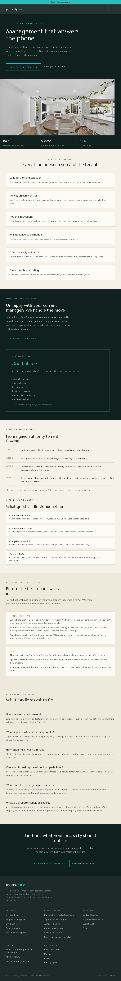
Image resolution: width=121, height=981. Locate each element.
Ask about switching (23, 338)
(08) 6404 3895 (13, 957)
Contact (86, 928)
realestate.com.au (52, 949)
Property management (16, 919)
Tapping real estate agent (55, 919)
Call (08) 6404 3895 (55, 67)
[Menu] (111, 9)
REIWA (47, 958)
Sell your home (12, 915)
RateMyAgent (50, 962)
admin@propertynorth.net (18, 961)
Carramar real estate (53, 928)
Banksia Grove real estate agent (59, 915)
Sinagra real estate (53, 932)
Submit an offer (89, 924)
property (16, 9)
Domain (47, 954)
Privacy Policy (101, 976)
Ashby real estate (52, 924)
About (112, 976)
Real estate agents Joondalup (57, 937)
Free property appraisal (16, 932)
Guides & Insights (90, 915)
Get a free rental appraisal (48, 863)
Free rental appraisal (23, 67)
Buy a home (11, 924)
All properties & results (93, 919)
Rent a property (13, 928)
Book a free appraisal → (60, 2)
